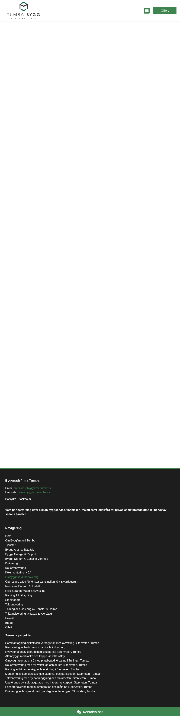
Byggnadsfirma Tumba (22, 480)
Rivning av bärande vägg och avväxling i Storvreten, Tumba (42, 669)
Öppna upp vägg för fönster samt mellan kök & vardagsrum (41, 581)
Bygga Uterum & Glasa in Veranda (26, 558)
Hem (8, 535)
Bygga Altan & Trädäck (19, 549)
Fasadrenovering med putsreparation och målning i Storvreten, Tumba (48, 686)
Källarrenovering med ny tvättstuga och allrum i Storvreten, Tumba (46, 664)
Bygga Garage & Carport (20, 554)
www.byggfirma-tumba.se (34, 492)
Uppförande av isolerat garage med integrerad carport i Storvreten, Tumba (51, 682)
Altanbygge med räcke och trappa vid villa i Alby (35, 656)
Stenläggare (13, 599)
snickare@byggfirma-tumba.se (33, 488)
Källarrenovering (15, 567)
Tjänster (10, 545)
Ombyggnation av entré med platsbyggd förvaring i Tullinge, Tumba (47, 660)
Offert (8, 627)
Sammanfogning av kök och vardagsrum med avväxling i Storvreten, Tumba (52, 642)
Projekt (9, 618)
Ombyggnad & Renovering (21, 577)
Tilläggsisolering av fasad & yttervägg (28, 613)
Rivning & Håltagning (18, 595)
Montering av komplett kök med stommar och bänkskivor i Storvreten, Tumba (52, 673)
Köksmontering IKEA (18, 572)
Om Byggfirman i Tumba (20, 540)
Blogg (9, 622)
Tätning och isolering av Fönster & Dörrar (31, 609)
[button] (147, 11)
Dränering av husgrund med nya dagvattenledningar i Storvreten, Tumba (50, 691)
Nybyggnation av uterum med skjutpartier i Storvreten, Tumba (43, 651)
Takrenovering (14, 604)
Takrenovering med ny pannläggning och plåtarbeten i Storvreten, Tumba (50, 678)
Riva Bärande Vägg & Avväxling (25, 590)
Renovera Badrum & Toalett (22, 586)
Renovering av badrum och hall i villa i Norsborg (35, 647)
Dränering (11, 563)
